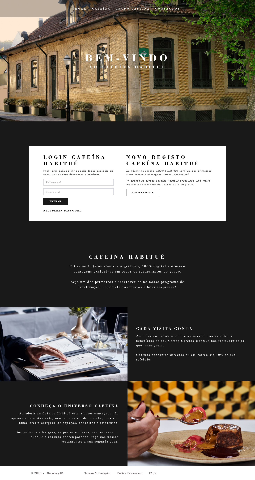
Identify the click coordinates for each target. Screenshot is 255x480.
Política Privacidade (129, 473)
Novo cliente (143, 192)
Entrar (55, 201)
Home (81, 8)
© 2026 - (47, 473)
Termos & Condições (97, 473)
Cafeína (101, 8)
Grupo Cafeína (133, 8)
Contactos (167, 8)
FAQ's (152, 473)
